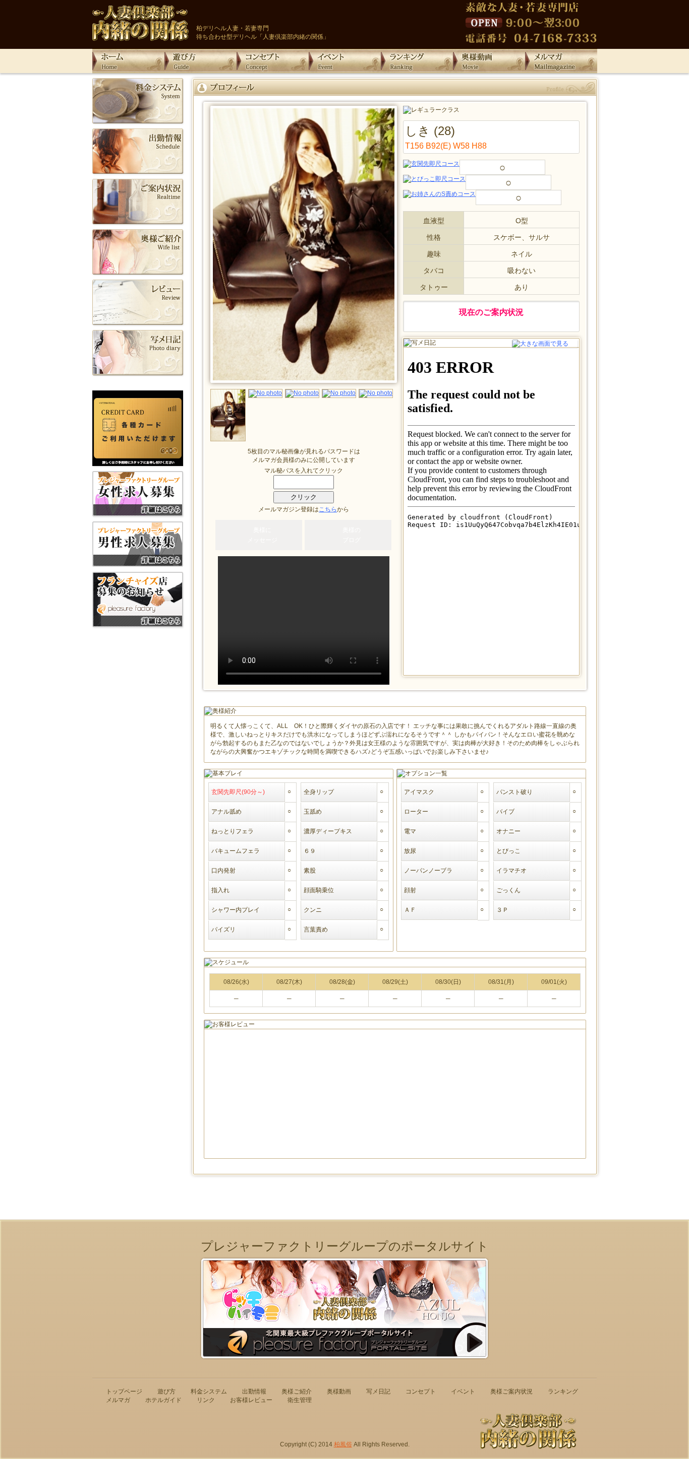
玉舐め (313, 811)
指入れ (220, 890)
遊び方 (166, 1391)
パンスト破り (514, 791)
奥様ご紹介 (296, 1391)
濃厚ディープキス (328, 831)
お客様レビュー (251, 1400)
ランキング (563, 1391)
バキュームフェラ (235, 850)
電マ (410, 831)
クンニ (313, 909)
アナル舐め (226, 811)
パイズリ (223, 929)
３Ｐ (502, 909)
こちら (328, 509)
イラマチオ (511, 870)
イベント (463, 1391)
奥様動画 (339, 1391)
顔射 (410, 890)
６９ (310, 850)
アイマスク (419, 791)
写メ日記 (378, 1391)
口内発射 (223, 870)
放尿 (410, 850)
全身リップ (319, 791)
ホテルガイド (163, 1400)
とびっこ (508, 850)
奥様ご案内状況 (511, 1391)
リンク (206, 1400)
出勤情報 (254, 1391)
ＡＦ (410, 909)
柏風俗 (343, 1444)
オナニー (508, 831)
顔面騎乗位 (319, 890)
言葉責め (316, 929)
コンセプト (421, 1391)
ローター (416, 811)
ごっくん (508, 890)
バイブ (505, 811)
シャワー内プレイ (235, 909)
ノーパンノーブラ (428, 870)
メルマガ (118, 1400)
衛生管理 (300, 1400)
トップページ (124, 1391)
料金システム (209, 1391)
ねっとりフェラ (232, 831)
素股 (310, 870)
